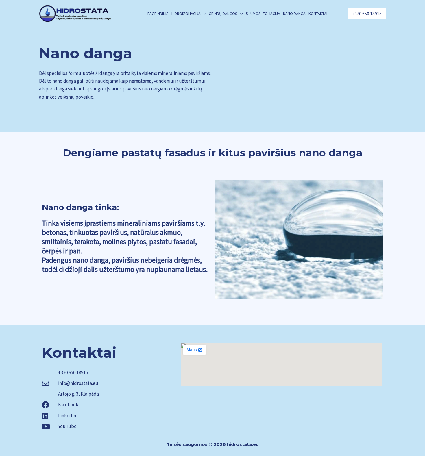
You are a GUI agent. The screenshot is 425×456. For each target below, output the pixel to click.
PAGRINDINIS (158, 13)
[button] (203, 13)
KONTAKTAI (317, 13)
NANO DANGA (294, 13)
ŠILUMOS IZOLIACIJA (263, 13)
